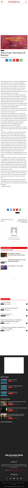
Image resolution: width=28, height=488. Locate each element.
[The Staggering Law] (4, 393)
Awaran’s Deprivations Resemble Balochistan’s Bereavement (22, 221)
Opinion (2, 50)
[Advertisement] (14, 18)
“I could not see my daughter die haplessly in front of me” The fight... (13, 328)
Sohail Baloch (7, 309)
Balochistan (3, 315)
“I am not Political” (6, 302)
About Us (4, 482)
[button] (26, 2)
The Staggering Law (6, 314)
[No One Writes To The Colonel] (4, 267)
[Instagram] (10, 478)
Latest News (3, 269)
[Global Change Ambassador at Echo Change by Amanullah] (4, 261)
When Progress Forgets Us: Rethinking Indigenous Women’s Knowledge (11, 320)
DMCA (23, 482)
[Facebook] (14, 242)
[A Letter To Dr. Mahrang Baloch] (4, 387)
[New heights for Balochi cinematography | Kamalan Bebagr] (4, 255)
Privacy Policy (9, 482)
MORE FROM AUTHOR (7, 250)
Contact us (14, 484)
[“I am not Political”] (4, 381)
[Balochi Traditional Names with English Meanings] (4, 409)
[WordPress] (17, 478)
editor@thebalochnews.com (16, 470)
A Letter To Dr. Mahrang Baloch (9, 308)
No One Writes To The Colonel (15, 266)
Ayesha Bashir (7, 330)
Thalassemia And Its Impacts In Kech (7, 220)
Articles (2, 256)
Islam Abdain (4, 57)
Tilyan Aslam (7, 323)
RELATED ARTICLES (6, 248)
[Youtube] (21, 478)
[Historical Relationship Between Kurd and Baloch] (4, 403)
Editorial (7, 315)
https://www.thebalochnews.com (14, 237)
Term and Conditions (17, 482)
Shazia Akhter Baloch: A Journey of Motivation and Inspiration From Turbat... (16, 415)
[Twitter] (14, 478)
